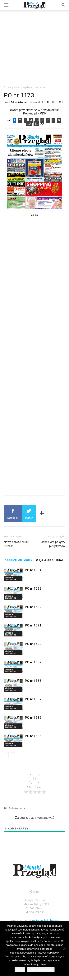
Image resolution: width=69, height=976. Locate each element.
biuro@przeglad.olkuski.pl (44, 920)
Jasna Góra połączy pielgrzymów (52, 544)
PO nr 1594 (33, 570)
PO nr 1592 (33, 607)
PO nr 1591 (33, 625)
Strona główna (11, 87)
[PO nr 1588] (13, 685)
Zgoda (20, 969)
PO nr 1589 (33, 662)
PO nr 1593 (33, 588)
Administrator (19, 101)
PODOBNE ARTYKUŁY (18, 560)
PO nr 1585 (33, 736)
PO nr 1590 (33, 644)
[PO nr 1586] (13, 722)
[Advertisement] (34, 46)
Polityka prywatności (41, 969)
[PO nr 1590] (13, 648)
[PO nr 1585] (13, 740)
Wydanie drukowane (34, 87)
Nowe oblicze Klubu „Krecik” (16, 544)
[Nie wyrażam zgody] (64, 948)
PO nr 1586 (33, 717)
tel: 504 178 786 (34, 912)
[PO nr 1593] (13, 593)
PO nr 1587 (33, 699)
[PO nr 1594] (13, 574)
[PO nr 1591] (13, 629)
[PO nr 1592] (13, 611)
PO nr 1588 (33, 681)
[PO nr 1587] (13, 703)
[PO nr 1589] (13, 666)
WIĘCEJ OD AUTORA (49, 560)
